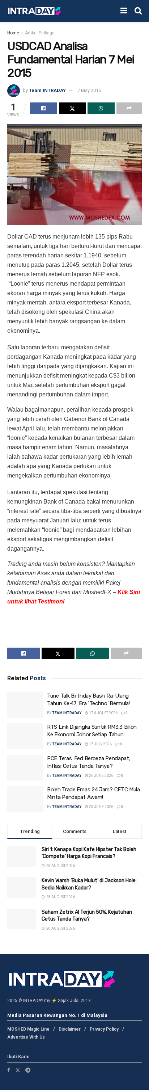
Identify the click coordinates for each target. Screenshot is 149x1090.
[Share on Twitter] (72, 108)
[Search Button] (138, 11)
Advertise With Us (26, 1037)
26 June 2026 (100, 776)
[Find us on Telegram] (27, 1070)
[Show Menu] (123, 11)
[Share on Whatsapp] (101, 108)
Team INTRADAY (47, 90)
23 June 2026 (100, 807)
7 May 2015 (89, 90)
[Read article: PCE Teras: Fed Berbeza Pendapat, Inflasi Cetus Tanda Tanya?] (25, 768)
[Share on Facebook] (43, 108)
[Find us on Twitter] (17, 1070)
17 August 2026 (103, 713)
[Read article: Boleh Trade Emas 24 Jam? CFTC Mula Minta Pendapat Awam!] (25, 799)
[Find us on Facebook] (8, 1070)
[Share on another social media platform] (129, 108)
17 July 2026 (100, 744)
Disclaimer (70, 1029)
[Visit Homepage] (34, 11)
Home (13, 32)
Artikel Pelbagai (40, 32)
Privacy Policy (104, 1029)
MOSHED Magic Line (28, 1029)
